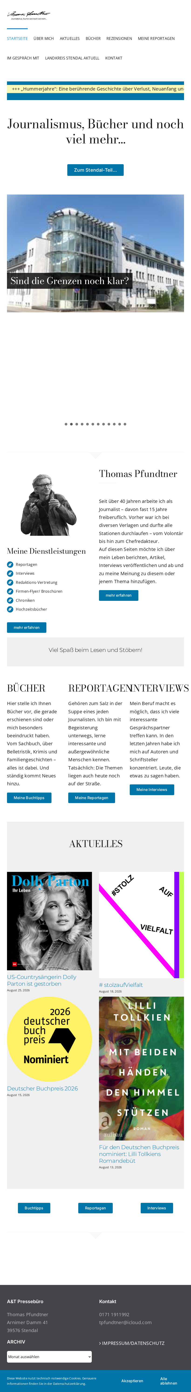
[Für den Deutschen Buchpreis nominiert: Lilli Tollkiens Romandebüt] (141, 1069)
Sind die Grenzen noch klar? (69, 281)
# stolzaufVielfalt (121, 984)
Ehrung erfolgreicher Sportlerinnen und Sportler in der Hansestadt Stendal (94, 370)
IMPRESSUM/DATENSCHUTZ (133, 1343)
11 (119, 424)
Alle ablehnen (168, 1380)
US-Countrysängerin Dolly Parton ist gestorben (41, 980)
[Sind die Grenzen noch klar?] (95, 254)
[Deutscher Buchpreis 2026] (49, 1039)
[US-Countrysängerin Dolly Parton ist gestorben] (49, 921)
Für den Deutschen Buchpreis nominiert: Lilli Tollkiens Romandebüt (139, 1154)
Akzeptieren (132, 1380)
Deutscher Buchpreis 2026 (42, 1088)
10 (114, 424)
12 (125, 424)
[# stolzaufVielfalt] (141, 925)
